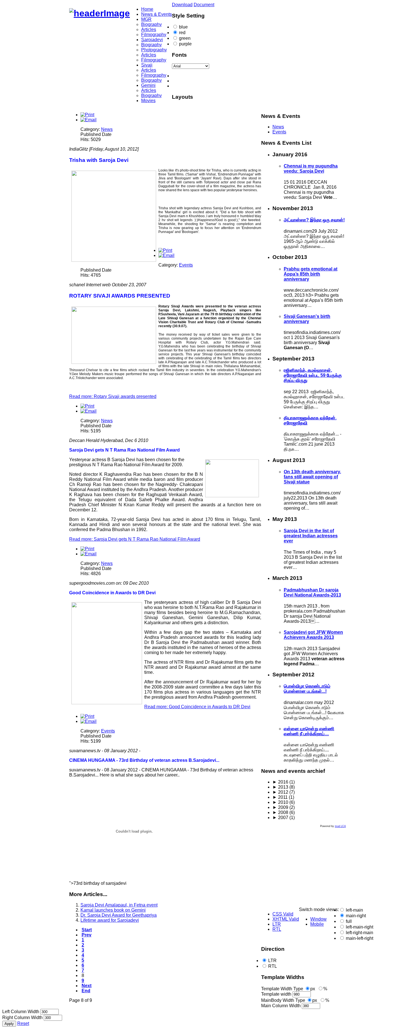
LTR (272, 960)
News (107, 129)
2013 (280, 787)
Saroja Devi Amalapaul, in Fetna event (119, 905)
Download (182, 4)
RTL (272, 966)
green (185, 38)
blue (183, 27)
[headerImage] (99, 13)
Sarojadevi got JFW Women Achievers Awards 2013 (313, 635)
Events (186, 265)
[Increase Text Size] (213, 86)
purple (185, 43)
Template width (276, 994)
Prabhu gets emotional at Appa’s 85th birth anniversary (310, 274)
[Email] (88, 119)
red (182, 32)
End (86, 990)
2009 (280, 807)
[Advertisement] (296, 867)
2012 (280, 792)
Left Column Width (20, 1011)
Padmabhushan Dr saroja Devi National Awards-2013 (312, 592)
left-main (354, 910)
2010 (280, 802)
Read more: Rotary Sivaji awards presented (112, 396)
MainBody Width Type (283, 1000)
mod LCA (340, 826)
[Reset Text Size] (213, 80)
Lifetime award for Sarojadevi (109, 920)
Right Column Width (22, 1017)
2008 (280, 812)
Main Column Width (281, 1005)
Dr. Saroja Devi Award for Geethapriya (118, 915)
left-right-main (359, 932)
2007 (280, 817)
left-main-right (359, 927)
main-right (356, 915)
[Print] (87, 114)
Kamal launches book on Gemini (113, 910)
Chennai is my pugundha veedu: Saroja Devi (311, 168)
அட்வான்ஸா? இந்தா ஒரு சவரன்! (314, 219)
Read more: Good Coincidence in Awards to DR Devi (197, 706)
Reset (23, 1023)
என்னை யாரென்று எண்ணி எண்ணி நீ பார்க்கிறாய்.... (309, 731)
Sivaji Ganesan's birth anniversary (307, 319)
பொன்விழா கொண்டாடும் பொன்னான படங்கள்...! (307, 689)
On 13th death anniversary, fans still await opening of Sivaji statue (312, 476)
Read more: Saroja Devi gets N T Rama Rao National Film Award (134, 539)
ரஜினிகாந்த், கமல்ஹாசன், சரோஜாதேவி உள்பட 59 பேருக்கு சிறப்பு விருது (313, 375)
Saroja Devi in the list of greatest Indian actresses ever (311, 535)
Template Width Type (282, 988)
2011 (280, 797)
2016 (280, 782)
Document (204, 4)
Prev (86, 934)
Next (86, 985)
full (349, 921)
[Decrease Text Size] (213, 75)
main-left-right (359, 938)
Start (87, 929)
